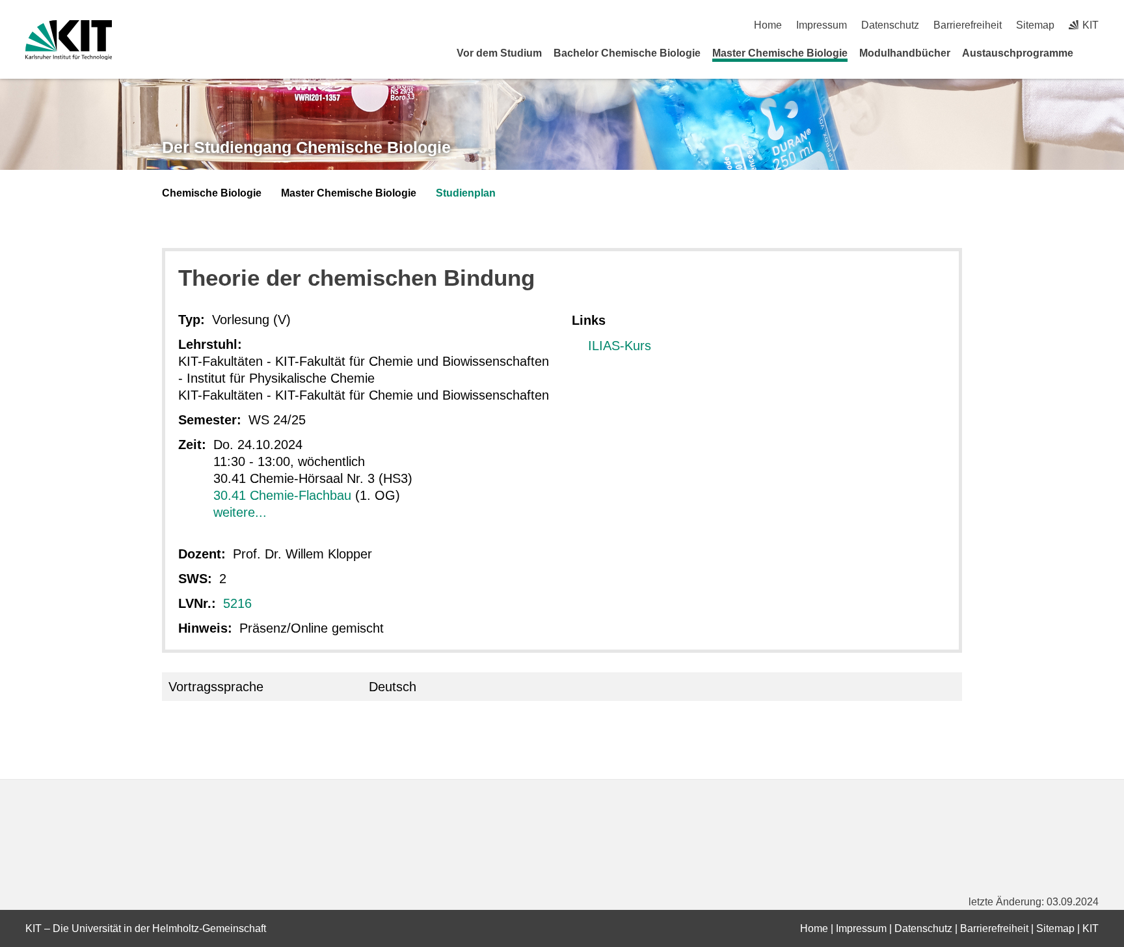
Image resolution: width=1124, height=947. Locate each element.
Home (768, 25)
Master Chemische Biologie (780, 53)
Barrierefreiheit (967, 25)
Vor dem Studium (499, 53)
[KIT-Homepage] (68, 40)
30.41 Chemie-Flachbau (282, 495)
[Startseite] (1094, 52)
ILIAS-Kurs (619, 345)
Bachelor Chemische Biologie (627, 53)
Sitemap (1035, 25)
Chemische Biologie (211, 193)
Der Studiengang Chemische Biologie (306, 147)
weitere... (240, 512)
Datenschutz (890, 25)
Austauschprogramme (1017, 53)
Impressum (821, 25)
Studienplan (466, 193)
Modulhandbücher (904, 53)
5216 (237, 603)
